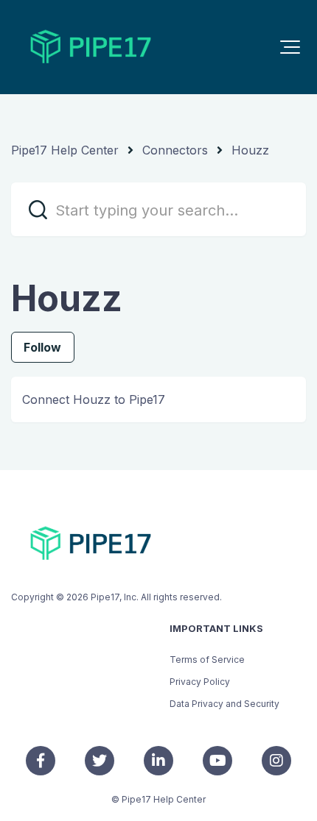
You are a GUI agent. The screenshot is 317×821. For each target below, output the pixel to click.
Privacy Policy (200, 681)
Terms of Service (207, 659)
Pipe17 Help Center (65, 150)
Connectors (175, 150)
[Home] (90, 47)
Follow (43, 347)
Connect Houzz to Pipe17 (93, 399)
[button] (290, 47)
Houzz (250, 150)
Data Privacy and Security (224, 703)
